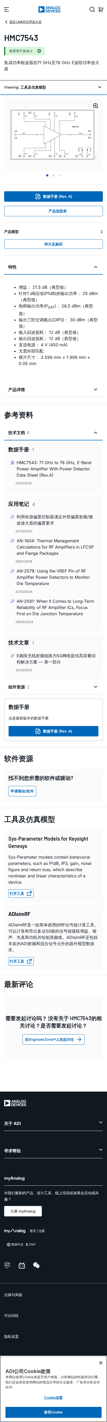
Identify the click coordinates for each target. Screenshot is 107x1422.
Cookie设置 (53, 1397)
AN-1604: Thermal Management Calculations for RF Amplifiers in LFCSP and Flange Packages (55, 547)
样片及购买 (53, 244)
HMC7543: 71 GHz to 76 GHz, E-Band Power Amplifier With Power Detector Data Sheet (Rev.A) (54, 469)
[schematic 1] (53, 135)
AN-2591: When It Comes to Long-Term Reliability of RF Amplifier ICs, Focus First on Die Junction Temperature (55, 607)
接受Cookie (53, 1412)
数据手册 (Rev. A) (57, 196)
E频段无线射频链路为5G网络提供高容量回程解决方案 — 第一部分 (56, 658)
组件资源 (19, 687)
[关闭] (100, 1363)
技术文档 (19, 432)
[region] (53, 1389)
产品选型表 (58, 211)
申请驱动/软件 (22, 791)
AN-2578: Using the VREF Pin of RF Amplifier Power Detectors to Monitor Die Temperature (53, 577)
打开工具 (17, 893)
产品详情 (16, 389)
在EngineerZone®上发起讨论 (49, 1039)
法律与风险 (13, 1294)
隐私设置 (11, 1336)
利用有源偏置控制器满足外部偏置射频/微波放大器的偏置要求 (55, 520)
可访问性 (11, 1315)
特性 (12, 266)
